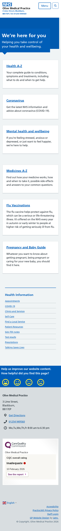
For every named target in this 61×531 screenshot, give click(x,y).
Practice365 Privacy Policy (45, 510)
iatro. (55, 517)
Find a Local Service (15, 321)
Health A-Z (14, 66)
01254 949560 (17, 421)
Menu (44, 5)
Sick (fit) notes (12, 332)
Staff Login (52, 514)
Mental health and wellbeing (27, 131)
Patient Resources (14, 326)
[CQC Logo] (15, 447)
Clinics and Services (15, 311)
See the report (15, 474)
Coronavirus (15, 100)
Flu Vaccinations (18, 205)
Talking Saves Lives (14, 347)
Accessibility (52, 506)
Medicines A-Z (16, 171)
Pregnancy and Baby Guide (26, 247)
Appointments (12, 301)
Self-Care (9, 316)
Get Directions (17, 415)
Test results (10, 337)
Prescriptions (11, 342)
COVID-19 (10, 306)
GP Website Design (39, 517)
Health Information (19, 295)
